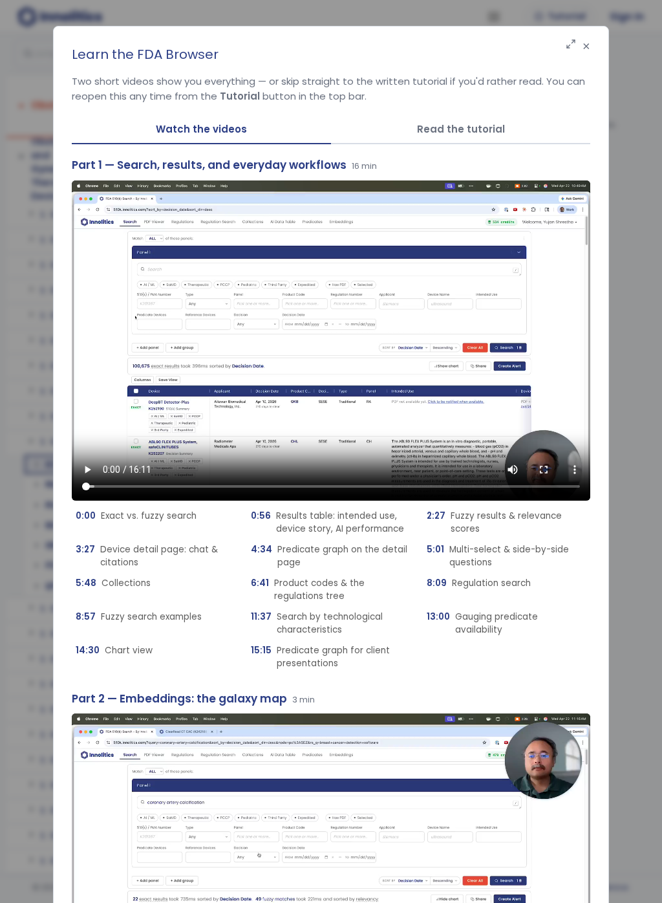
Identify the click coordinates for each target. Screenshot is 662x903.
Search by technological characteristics (317, 623)
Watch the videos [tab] (201, 129)
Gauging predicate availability (482, 623)
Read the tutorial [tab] (461, 129)
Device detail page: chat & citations (147, 556)
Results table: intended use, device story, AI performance (327, 522)
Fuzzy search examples (139, 617)
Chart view (114, 650)
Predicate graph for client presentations (320, 656)
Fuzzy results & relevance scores (494, 522)
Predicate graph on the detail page (329, 556)
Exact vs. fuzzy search (136, 516)
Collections (113, 583)
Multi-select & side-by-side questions (498, 556)
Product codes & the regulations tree (308, 589)
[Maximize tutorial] (570, 45)
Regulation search (479, 583)
